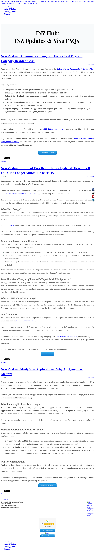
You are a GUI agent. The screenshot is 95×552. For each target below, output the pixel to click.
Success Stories (10, 9)
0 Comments (89, 65)
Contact (7, 14)
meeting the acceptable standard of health (18, 194)
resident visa (9, 225)
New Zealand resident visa (66, 337)
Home (6, 6)
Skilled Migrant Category (53, 129)
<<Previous (4, 499)
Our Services (9, 8)
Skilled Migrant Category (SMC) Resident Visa (75, 69)
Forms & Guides (10, 11)
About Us (7, 13)
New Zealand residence (25, 321)
